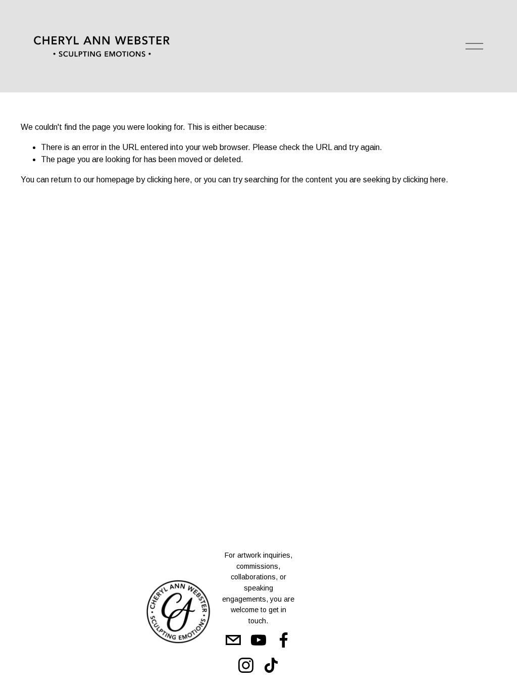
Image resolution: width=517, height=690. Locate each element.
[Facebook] (284, 640)
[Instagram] (246, 665)
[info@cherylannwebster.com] (233, 640)
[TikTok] (271, 665)
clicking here (168, 179)
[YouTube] (258, 640)
